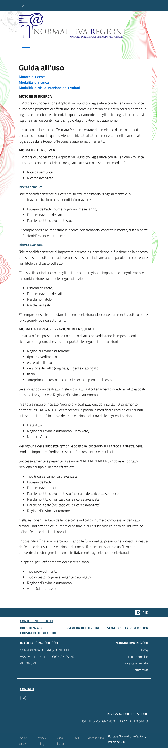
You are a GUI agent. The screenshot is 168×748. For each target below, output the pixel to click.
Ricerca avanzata (136, 663)
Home (144, 650)
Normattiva (140, 669)
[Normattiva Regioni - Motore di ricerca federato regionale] (85, 25)
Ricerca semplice (136, 656)
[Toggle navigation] (84, 47)
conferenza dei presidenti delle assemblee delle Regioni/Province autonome (48, 657)
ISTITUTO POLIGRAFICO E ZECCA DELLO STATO (115, 721)
